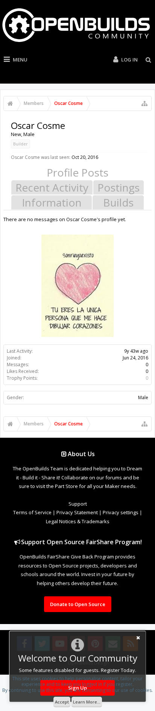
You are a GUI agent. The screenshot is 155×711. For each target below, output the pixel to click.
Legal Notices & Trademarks (77, 521)
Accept (62, 702)
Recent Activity (51, 187)
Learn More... (86, 702)
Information (52, 202)
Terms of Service (32, 512)
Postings (118, 187)
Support (77, 503)
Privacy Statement (77, 512)
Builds (118, 202)
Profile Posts (77, 172)
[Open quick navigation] (144, 103)
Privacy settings (120, 512)
